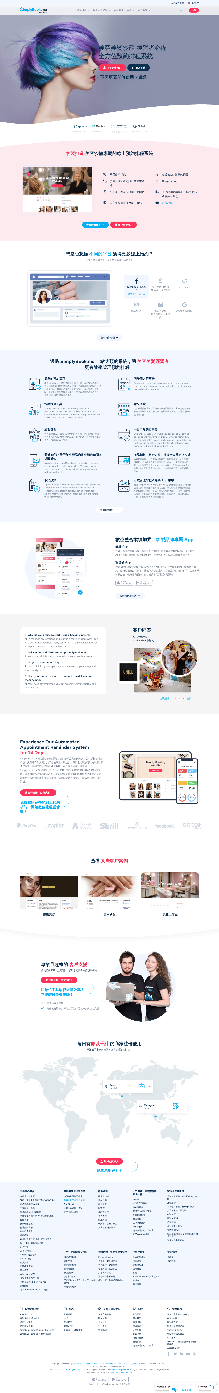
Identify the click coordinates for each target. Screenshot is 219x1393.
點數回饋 (24, 1285)
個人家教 (102, 1215)
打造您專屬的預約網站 (30, 1211)
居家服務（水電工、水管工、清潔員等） (79, 1281)
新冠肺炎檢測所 (174, 1225)
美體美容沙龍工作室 (73, 1208)
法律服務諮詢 (139, 1222)
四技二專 (102, 1200)
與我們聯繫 (138, 1337)
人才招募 (137, 1329)
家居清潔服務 (70, 1286)
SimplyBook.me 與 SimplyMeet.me (37, 1329)
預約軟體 (24, 1235)
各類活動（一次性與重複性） (146, 1276)
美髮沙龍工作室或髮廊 (74, 1200)
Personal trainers (106, 1257)
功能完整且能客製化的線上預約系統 (36, 1215)
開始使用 (102, 1318)
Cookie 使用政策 (175, 1329)
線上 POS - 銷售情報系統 (31, 1243)
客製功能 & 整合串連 (29, 1318)
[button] (83, 10)
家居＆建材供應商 (141, 1234)
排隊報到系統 (173, 1229)
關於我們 (137, 1318)
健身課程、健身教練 (107, 1264)
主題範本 (160, 294)
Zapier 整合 (25, 1250)
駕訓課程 (172, 1251)
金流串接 (24, 1219)
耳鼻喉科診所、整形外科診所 (180, 1206)
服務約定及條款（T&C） (178, 1314)
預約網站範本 (26, 1326)
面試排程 (137, 1218)
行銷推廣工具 (26, 1231)
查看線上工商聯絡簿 (73, 1329)
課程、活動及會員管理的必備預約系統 (38, 1200)
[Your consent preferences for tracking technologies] (214, 1388)
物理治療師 (172, 1218)
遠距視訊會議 (26, 1266)
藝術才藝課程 (139, 1257)
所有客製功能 (26, 1314)
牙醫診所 (171, 1202)
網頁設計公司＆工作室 (143, 1230)
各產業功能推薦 (27, 1196)
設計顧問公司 (70, 1276)
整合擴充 (24, 1270)
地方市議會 (138, 1207)
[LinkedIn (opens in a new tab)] (183, 1354)
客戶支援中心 (104, 1314)
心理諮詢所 (69, 1272)
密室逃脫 (137, 1260)
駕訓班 (170, 1257)
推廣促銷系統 (26, 1223)
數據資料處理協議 (175, 1326)
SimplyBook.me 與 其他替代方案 (35, 1333)
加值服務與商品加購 (29, 1204)
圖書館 (101, 1208)
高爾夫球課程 (104, 1272)
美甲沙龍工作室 (71, 1211)
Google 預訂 (26, 1258)
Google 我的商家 (28, 1254)
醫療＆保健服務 (175, 1191)
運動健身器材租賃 (106, 1276)
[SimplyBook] (33, 10)
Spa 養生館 (69, 1204)
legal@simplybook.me (120, 1369)
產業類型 (68, 1322)
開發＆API (68, 1326)
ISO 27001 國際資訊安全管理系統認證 (182, 1342)
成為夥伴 (137, 1341)
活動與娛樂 (139, 1251)
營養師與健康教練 (175, 1240)
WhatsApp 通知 (27, 1274)
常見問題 (102, 1322)
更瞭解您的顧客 (27, 1208)
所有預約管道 (108, 337)
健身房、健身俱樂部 (107, 1260)
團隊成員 (137, 1322)
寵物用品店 (69, 1268)
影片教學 (167, 203)
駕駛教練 (171, 1260)
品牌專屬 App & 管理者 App (33, 1281)
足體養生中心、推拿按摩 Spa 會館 (182, 1197)
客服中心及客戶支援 (142, 1211)
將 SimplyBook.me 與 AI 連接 (34, 1289)
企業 (66, 1318)
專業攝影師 (138, 1264)
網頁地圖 (102, 1329)
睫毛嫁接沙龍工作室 (73, 1196)
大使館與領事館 (140, 1203)
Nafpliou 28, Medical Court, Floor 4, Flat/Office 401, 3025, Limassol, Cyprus (106, 1363)
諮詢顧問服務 (70, 1257)
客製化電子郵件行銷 (29, 1277)
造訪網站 (164, 698)
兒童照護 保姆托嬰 (107, 1227)
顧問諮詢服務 (70, 1264)
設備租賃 (137, 1268)
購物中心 (137, 1199)
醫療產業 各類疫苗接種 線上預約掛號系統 (182, 1234)
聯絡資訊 (137, 1326)
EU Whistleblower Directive (121, 1372)
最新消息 (137, 1333)
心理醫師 (171, 1222)
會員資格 (24, 1262)
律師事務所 (138, 1226)
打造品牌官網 (26, 1227)
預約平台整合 (26, 1322)
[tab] (136, 287)
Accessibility (173, 1347)
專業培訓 (68, 1260)
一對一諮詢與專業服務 (76, 1251)
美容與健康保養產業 (74, 1191)
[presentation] (184, 1084)
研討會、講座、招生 (107, 1223)
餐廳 (135, 1272)
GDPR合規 (172, 1318)
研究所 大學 (103, 1196)
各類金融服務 (139, 1214)
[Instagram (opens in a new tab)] (196, 1354)
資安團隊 (171, 1337)
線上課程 (102, 1219)
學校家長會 (103, 1211)
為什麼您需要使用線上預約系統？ (35, 1239)
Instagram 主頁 (182, 698)
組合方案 (24, 1246)
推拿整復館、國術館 (176, 1210)
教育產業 (103, 1191)
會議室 (136, 1280)
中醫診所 (171, 1214)
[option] (70, 299)
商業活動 (137, 1284)
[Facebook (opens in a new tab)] (170, 1354)
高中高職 (102, 1204)
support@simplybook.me (70, 1369)
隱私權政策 (172, 1322)
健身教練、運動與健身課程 (112, 1251)
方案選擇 (118, 10)
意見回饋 (137, 1314)
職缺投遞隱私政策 (175, 1333)
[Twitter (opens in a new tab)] (177, 1354)
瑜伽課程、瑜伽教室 (107, 1268)
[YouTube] (189, 1354)
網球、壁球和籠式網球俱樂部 (111, 1280)
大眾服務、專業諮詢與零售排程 (145, 1193)
